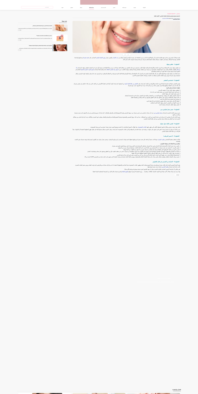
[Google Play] (162, 285)
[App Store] (170, 285)
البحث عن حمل (103, 7)
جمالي (114, 7)
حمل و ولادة (124, 7)
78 (20, 40)
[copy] (130, 55)
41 (20, 50)
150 (20, 30)
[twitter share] (127, 55)
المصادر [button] (177, 174)
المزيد (62, 7)
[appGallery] (102, 3)
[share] (51, 30)
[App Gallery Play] (154, 285)
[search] (49, 7)
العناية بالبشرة (171, 13)
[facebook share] (124, 55)
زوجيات (134, 7)
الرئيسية (144, 7)
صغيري (71, 7)
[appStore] (110, 3)
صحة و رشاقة (91, 7)
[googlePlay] (106, 3)
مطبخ (81, 7)
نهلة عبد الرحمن (165, 18)
